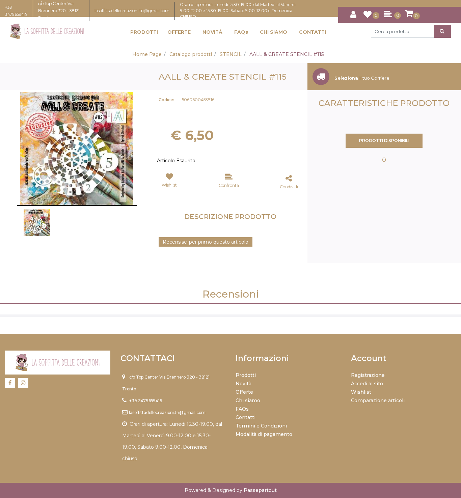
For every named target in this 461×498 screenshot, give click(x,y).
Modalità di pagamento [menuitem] (264, 434)
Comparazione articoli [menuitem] (378, 400)
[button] (442, 31)
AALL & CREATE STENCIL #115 (286, 54)
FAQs (241, 32)
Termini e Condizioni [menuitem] (261, 426)
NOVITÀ (212, 32)
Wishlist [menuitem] (361, 392)
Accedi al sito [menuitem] (367, 384)
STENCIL (231, 54)
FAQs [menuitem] (242, 409)
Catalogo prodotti (190, 54)
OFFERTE (179, 32)
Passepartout (260, 490)
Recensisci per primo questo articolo (205, 242)
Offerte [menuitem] (244, 392)
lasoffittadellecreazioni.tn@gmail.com (131, 10)
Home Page (147, 54)
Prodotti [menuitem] (246, 375)
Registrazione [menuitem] (368, 375)
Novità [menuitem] (243, 384)
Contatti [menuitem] (245, 417)
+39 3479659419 (145, 400)
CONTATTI (312, 32)
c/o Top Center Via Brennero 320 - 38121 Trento (59, 10)
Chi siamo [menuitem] (248, 400)
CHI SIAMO (273, 32)
